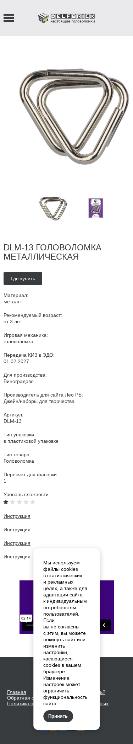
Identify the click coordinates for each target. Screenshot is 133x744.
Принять (58, 716)
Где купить (23, 278)
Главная (16, 692)
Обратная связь (25, 698)
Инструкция (17, 516)
